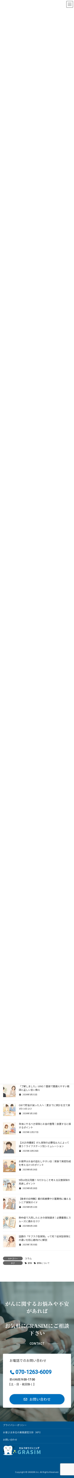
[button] (37, 1399)
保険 (30, 1263)
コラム (28, 1258)
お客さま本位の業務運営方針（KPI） (22, 1432)
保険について (43, 1263)
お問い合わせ (10, 1439)
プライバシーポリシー (15, 1425)
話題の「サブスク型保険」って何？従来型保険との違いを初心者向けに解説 (45, 1238)
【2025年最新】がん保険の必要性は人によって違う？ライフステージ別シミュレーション (44, 1144)
